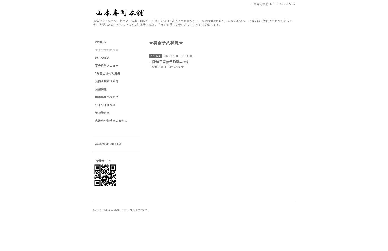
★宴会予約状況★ (107, 49)
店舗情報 (101, 89)
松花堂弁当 (102, 112)
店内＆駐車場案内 (107, 81)
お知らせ (101, 42)
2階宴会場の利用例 (107, 73)
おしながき (102, 57)
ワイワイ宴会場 (105, 105)
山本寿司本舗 (111, 209)
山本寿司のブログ (107, 97)
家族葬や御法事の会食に (111, 120)
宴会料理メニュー (107, 65)
